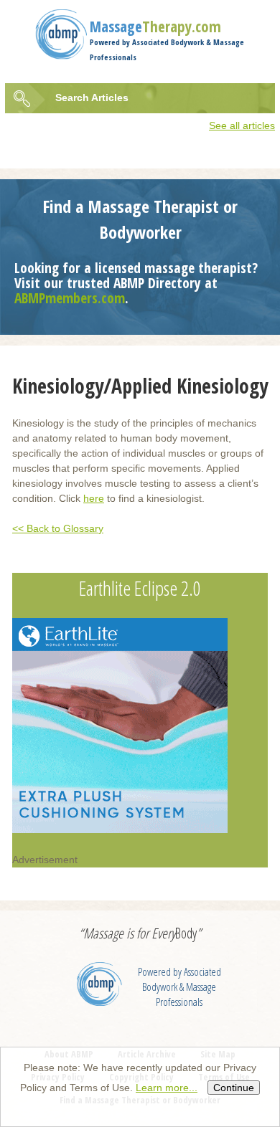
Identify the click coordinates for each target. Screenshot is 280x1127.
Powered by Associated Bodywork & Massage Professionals (179, 986)
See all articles (242, 125)
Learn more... (166, 1087)
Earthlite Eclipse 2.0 (140, 587)
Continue (233, 1087)
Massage (155, 26)
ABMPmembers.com (69, 298)
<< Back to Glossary (57, 528)
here (93, 498)
